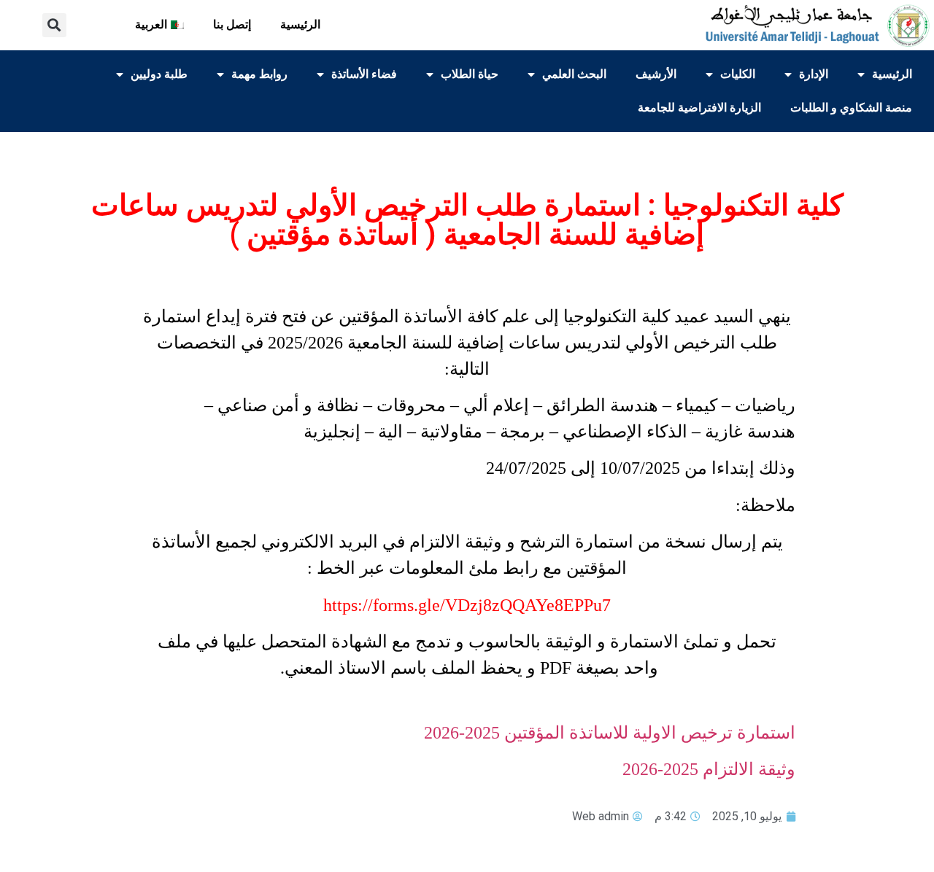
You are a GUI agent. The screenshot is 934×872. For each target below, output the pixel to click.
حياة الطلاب (469, 74)
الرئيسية (300, 24)
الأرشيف (656, 74)
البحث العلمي (574, 74)
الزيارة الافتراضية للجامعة (699, 107)
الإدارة (813, 74)
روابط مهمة (259, 74)
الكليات (737, 74)
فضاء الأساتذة (364, 74)
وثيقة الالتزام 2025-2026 (708, 769)
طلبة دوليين (159, 74)
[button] (54, 25)
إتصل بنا (232, 24)
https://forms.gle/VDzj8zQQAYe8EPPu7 (467, 605)
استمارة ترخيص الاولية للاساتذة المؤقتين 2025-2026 (609, 732)
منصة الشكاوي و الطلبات (851, 107)
